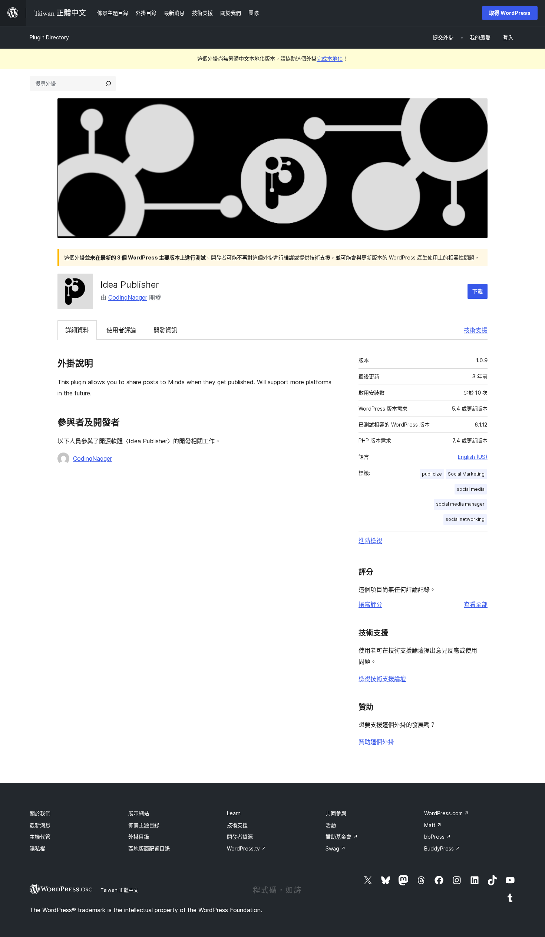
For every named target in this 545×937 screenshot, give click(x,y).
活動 (331, 825)
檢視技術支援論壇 (382, 678)
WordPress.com (446, 813)
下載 (477, 291)
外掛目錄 (138, 836)
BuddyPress (442, 848)
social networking (465, 519)
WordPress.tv (246, 848)
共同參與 (336, 813)
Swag (336, 848)
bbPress (437, 836)
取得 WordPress (510, 13)
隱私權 (37, 848)
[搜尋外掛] (108, 83)
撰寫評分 (370, 604)
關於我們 (40, 813)
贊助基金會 (342, 836)
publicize (432, 474)
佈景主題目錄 (143, 825)
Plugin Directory (49, 37)
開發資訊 (165, 330)
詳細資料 (77, 330)
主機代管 (40, 836)
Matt (433, 825)
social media (471, 489)
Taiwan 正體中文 (119, 890)
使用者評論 (121, 330)
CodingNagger (127, 297)
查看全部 (476, 604)
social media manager (460, 504)
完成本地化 (330, 58)
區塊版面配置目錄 (149, 848)
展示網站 (138, 813)
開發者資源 (240, 836)
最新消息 (40, 825)
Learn (234, 813)
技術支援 (476, 330)
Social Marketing (466, 474)
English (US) (473, 457)
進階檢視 (370, 540)
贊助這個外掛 (376, 741)
